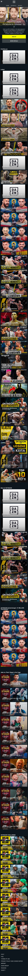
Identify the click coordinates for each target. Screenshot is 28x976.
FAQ (2, 956)
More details (14, 41)
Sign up (14, 36)
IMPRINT (3, 963)
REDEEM (3, 968)
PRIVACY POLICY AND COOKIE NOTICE (12, 961)
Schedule (13, 5)
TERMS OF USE (5, 959)
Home (7, 5)
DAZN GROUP (5, 965)
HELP (2, 954)
